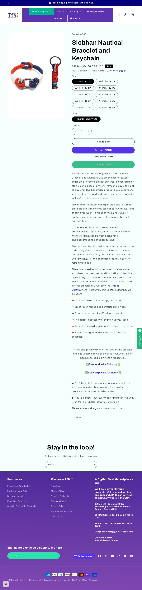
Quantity (76, 126)
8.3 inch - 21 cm (107, 108)
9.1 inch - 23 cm (107, 94)
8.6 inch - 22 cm (107, 88)
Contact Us (56, 516)
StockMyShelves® (60, 496)
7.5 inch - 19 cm (83, 94)
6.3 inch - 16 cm (83, 81)
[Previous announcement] (8, 3)
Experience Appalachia (18, 486)
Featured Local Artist (17, 491)
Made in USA (57, 491)
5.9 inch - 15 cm (83, 101)
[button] (119, 15)
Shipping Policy (58, 501)
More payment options (103, 157)
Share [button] (78, 417)
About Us (55, 486)
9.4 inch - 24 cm (107, 81)
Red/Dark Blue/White (86, 119)
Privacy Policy (58, 506)
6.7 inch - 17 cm (83, 88)
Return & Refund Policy (62, 511)
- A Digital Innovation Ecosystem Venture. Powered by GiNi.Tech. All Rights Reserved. (61, 580)
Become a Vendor (16, 496)
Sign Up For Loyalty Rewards (21, 506)
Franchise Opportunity (18, 501)
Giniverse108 (20, 580)
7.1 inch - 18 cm (107, 101)
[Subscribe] (94, 464)
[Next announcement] (134, 3)
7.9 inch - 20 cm (83, 108)
